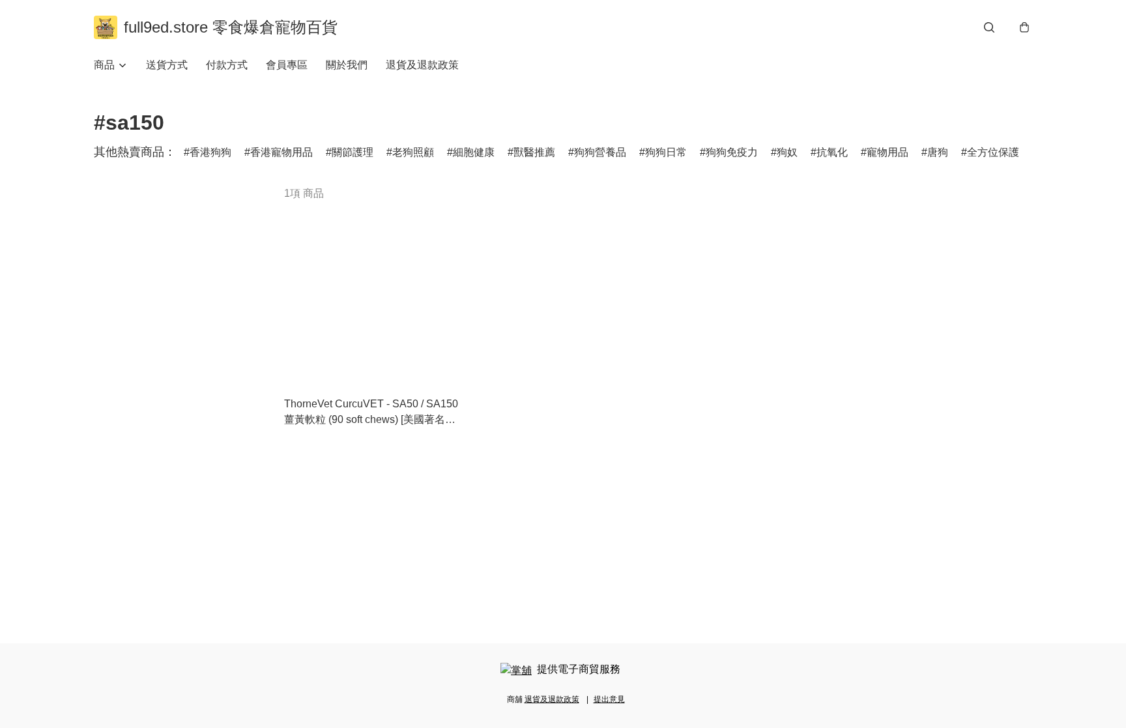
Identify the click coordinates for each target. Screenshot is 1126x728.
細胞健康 (474, 152)
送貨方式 (167, 64)
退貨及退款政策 (422, 64)
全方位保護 (993, 152)
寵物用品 (887, 152)
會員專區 (287, 64)
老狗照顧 (413, 152)
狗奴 (787, 152)
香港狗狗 (210, 152)
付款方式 (227, 64)
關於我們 (347, 64)
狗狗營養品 (600, 152)
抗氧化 (832, 152)
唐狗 (937, 152)
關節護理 (352, 152)
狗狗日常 (666, 152)
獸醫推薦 (534, 152)
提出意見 (609, 699)
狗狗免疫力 (732, 152)
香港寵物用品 (281, 152)
